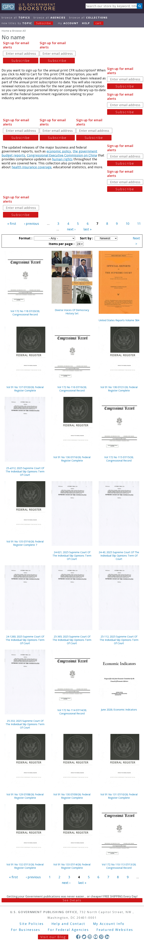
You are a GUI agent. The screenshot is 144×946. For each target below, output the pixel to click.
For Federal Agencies (68, 930)
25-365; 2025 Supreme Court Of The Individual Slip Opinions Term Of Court (72, 640)
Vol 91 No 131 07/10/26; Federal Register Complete (119, 796)
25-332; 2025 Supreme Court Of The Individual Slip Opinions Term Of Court (25, 724)
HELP (86, 23)
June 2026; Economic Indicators (119, 709)
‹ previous (31, 223)
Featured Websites (114, 930)
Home (5, 30)
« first (11, 223)
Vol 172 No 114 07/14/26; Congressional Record (72, 711)
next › (71, 229)
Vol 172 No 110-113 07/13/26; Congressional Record (119, 866)
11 (139, 223)
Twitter (84, 937)
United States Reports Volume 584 (119, 320)
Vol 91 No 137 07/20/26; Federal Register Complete (25, 388)
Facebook (78, 937)
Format (25, 238)
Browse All (16, 17)
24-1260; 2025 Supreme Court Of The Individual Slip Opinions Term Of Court (25, 640)
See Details (72, 900)
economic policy (59, 151)
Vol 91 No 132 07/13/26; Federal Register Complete (25, 866)
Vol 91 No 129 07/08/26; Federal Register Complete (25, 796)
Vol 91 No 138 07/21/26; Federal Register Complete (119, 388)
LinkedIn (107, 937)
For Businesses (25, 930)
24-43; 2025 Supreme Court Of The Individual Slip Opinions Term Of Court (119, 556)
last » (87, 229)
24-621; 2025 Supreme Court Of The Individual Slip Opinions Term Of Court (72, 556)
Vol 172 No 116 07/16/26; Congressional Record (72, 388)
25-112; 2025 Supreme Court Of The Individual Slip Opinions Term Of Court (119, 640)
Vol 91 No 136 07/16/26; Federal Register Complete (71, 458)
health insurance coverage (31, 167)
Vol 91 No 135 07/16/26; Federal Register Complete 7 (25, 543)
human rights (62, 159)
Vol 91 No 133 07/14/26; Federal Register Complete (71, 866)
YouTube (95, 937)
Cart (99, 23)
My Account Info (109, 924)
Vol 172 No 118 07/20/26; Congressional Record (25, 312)
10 (127, 223)
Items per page (61, 244)
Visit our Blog (53, 937)
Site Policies (31, 924)
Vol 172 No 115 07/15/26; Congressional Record (118, 458)
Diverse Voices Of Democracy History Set (72, 311)
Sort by (86, 238)
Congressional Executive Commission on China (62, 155)
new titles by (26, 23)
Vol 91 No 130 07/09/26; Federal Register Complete (71, 796)
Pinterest (101, 937)
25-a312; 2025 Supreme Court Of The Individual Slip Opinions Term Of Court (25, 471)
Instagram (90, 937)
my (68, 23)
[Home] (30, 9)
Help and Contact (68, 924)
